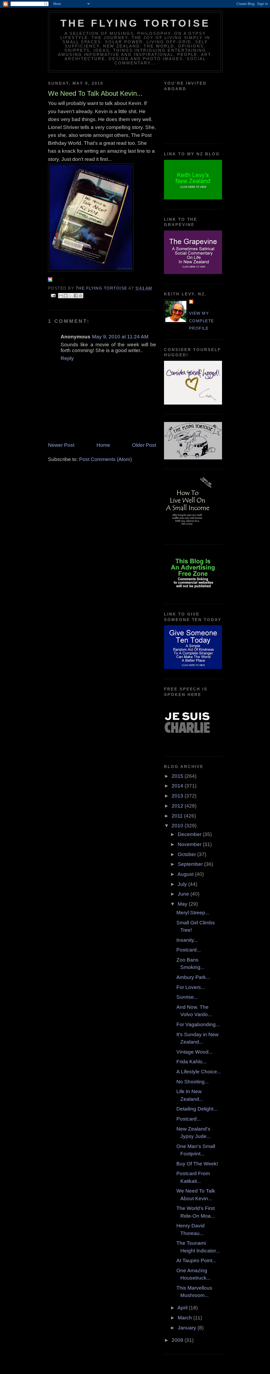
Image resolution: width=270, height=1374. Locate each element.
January (187, 1327)
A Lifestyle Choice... (198, 1071)
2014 (178, 786)
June (184, 894)
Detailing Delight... (196, 1109)
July (183, 884)
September (191, 864)
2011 (178, 816)
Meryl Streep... (192, 912)
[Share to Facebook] (75, 295)
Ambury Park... (193, 977)
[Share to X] (70, 295)
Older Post (144, 445)
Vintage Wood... (194, 1052)
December (190, 834)
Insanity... (187, 940)
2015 (178, 776)
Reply (67, 358)
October (187, 854)
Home (103, 445)
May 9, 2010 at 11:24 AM (120, 336)
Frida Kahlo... (191, 1061)
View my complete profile (201, 320)
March (185, 1317)
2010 (178, 825)
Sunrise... (187, 997)
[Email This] (60, 295)
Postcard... (188, 950)
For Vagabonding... (198, 1024)
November (190, 844)
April (183, 1307)
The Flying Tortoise (135, 23)
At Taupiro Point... (196, 1260)
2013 (178, 796)
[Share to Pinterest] (80, 295)
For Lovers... (190, 987)
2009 (178, 1340)
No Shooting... (192, 1081)
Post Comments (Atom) (105, 459)
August (186, 874)
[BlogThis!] (65, 295)
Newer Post (61, 445)
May (183, 904)
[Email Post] (53, 295)
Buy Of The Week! (197, 1163)
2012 (178, 806)
